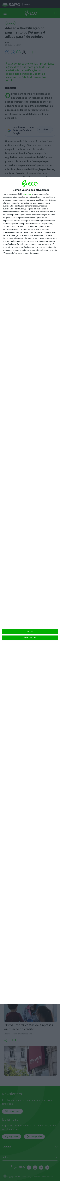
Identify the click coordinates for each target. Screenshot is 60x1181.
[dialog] (30, 590)
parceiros (27, 194)
